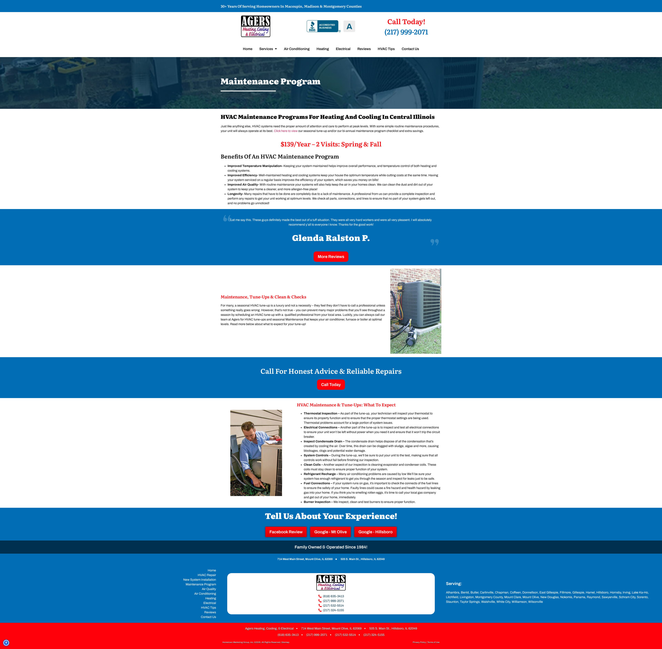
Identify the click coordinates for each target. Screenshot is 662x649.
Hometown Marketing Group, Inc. (238, 642)
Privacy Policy (419, 642)
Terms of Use (433, 642)
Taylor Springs (470, 601)
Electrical (343, 49)
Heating (323, 49)
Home (247, 49)
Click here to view (286, 131)
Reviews (364, 49)
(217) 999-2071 (406, 31)
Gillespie (578, 592)
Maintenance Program (201, 584)
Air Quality (209, 589)
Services (266, 49)
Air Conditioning (297, 49)
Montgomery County (489, 597)
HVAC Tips (386, 49)
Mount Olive (531, 597)
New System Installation (199, 579)
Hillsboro (602, 592)
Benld (465, 592)
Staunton (452, 601)
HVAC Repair (207, 575)
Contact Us (410, 49)
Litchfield (452, 597)
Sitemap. (285, 642)
